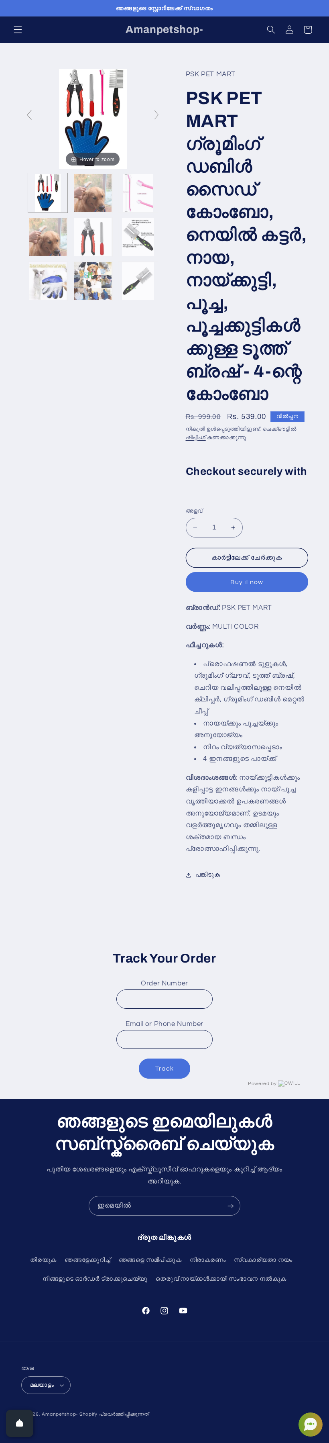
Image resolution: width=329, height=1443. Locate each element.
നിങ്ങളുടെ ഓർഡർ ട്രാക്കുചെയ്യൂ (95, 1279)
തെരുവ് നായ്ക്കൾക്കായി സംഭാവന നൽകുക (221, 1279)
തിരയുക (43, 1260)
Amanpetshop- (60, 1414)
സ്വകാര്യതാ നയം (263, 1260)
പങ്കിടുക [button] (207, 875)
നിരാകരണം (208, 1260)
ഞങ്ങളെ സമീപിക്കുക (150, 1260)
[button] (17, 29)
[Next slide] (156, 115)
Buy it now (247, 582)
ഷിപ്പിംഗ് (196, 437)
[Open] (19, 1423)
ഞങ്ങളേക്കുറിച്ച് (87, 1260)
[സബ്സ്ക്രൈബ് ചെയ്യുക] (230, 1206)
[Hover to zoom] (93, 118)
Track (164, 1068)
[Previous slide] (29, 115)
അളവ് (194, 511)
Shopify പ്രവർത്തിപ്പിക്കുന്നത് (114, 1414)
